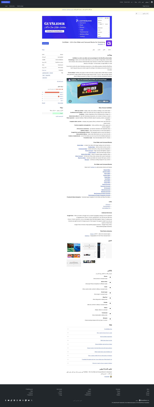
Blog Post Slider (82, 157)
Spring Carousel (106, 184)
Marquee (87, 159)
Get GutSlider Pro (106, 208)
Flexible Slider (91, 147)
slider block (45, 77)
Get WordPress (5, 2)
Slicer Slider (107, 173)
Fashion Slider (106, 175)
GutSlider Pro (93, 167)
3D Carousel (107, 188)
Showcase (118, 389)
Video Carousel (79, 156)
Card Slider (107, 179)
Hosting (147, 393)
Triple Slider (107, 177)
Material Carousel (106, 189)
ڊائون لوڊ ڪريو (45, 43)
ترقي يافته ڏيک (60, 81)
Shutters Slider (106, 171)
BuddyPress (30, 394)
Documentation (106, 206)
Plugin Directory (146, 6)
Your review (60, 103)
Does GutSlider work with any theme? (103, 344)
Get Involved (59, 389)
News (148, 391)
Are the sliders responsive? (106, 336)
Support (89, 391)
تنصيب (99, 49)
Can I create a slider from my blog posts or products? (100, 355)
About (148, 389)
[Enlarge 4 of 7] (94, 261)
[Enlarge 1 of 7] (110, 244)
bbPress (30, 393)
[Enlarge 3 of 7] (94, 253)
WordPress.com (29, 389)
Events (60, 391)
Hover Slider (107, 180)
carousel (51, 72)
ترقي (94, 49)
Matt (31, 391)
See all (43, 103)
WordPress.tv (88, 394)
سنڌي (137, 400)
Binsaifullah (100, 44)
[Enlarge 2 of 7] (94, 244)
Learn (90, 389)
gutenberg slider (46, 72)
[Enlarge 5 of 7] (79, 244)
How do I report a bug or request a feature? (102, 363)
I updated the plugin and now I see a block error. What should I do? (97, 359)
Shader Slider (107, 170)
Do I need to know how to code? (104, 332)
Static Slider (80, 145)
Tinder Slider (107, 182)
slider (44, 75)
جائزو (104, 49)
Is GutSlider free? (108, 329)
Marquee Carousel (105, 191)
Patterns (118, 394)
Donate (60, 393)
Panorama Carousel (105, 186)
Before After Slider (85, 154)
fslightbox (87, 235)
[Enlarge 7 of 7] (79, 261)
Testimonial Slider (83, 148)
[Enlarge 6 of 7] (79, 255)
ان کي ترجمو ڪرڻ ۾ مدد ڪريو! (67, 9)
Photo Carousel (89, 150)
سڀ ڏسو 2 (44, 70)
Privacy (147, 394)
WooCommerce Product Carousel (102, 193)
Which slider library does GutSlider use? (103, 351)
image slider (48, 75)
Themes (118, 391)
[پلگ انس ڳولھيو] (136, 13)
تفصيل (109, 49)
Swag (60, 394)
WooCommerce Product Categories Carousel (99, 195)
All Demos (108, 204)
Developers (88, 393)
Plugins (118, 393)
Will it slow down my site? (106, 340)
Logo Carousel (92, 152)
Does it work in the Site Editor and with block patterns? (99, 348)
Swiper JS (92, 234)
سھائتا (43, 49)
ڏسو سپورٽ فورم (59, 116)
